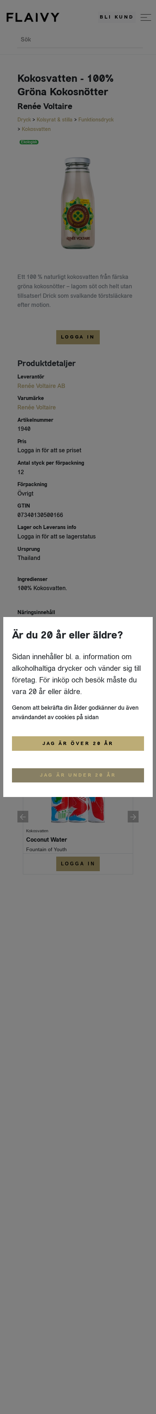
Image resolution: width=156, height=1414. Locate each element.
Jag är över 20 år (78, 743)
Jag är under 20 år (78, 775)
